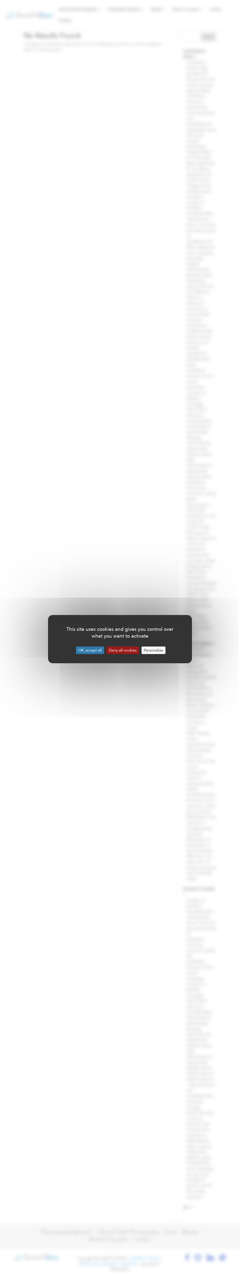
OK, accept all (90, 650)
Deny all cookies (123, 650)
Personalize (153, 650)
